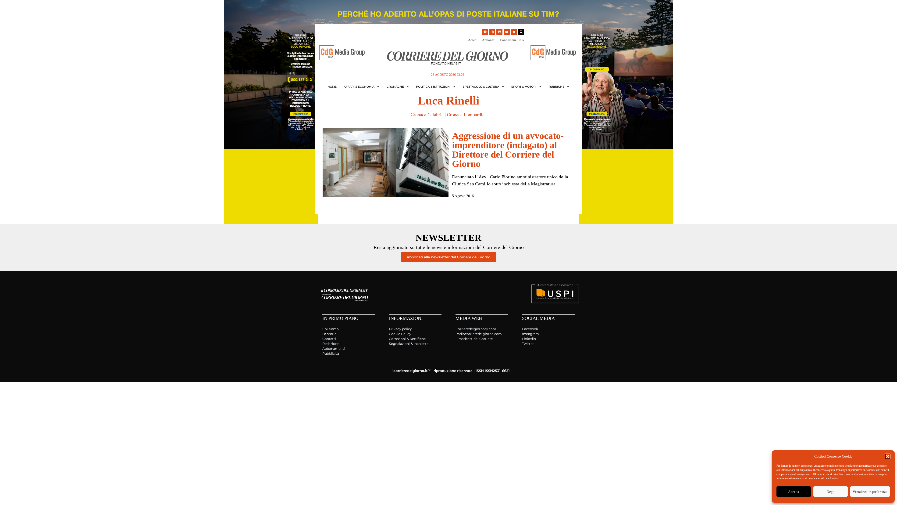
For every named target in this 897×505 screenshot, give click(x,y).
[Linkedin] (499, 32)
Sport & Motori (524, 86)
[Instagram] (492, 32)
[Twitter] (514, 32)
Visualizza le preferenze (870, 492)
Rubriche (556, 86)
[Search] (521, 32)
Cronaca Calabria (427, 114)
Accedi (472, 40)
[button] (887, 456)
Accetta (793, 492)
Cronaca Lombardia (465, 114)
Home (332, 86)
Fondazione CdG (512, 40)
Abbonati (488, 40)
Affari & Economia (359, 86)
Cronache (395, 86)
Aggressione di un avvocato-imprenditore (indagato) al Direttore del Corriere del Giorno (508, 149)
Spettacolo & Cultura (481, 86)
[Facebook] (485, 32)
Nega (830, 492)
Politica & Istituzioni (433, 86)
